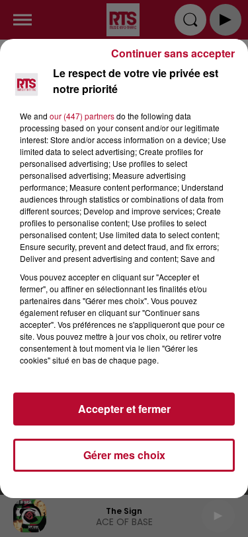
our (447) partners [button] (82, 115)
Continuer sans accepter (173, 53)
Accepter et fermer (124, 408)
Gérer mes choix (124, 454)
